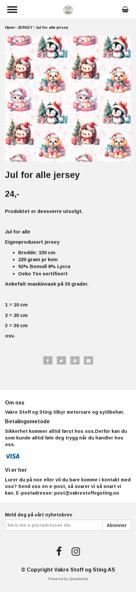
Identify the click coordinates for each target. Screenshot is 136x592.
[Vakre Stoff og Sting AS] (68, 9)
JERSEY (24, 27)
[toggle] (12, 10)
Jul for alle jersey (52, 27)
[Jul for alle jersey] (68, 99)
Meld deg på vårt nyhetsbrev (38, 514)
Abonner (117, 525)
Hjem (9, 27)
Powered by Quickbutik (68, 579)
